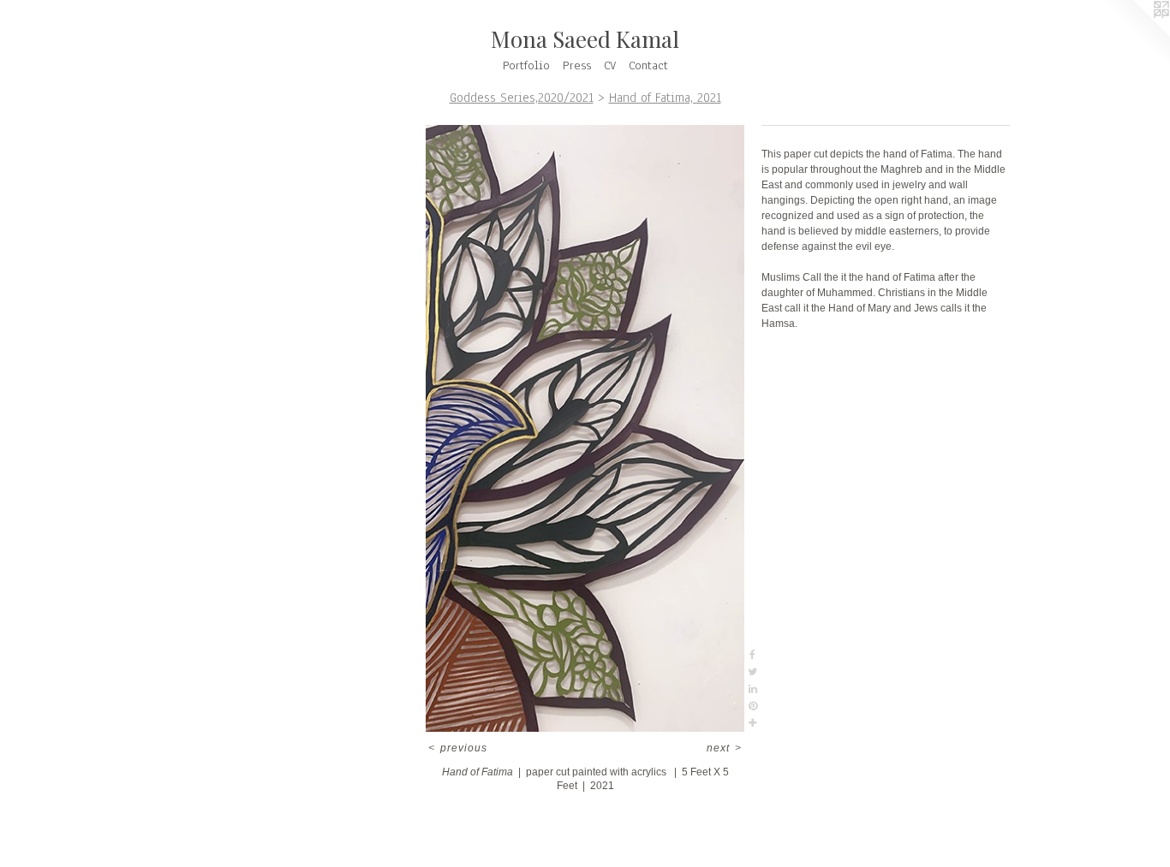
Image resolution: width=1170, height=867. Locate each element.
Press (577, 65)
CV (610, 65)
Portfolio (526, 65)
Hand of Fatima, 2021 (665, 97)
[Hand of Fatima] (584, 428)
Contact (648, 65)
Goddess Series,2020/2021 (522, 97)
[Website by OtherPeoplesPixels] (1135, 34)
